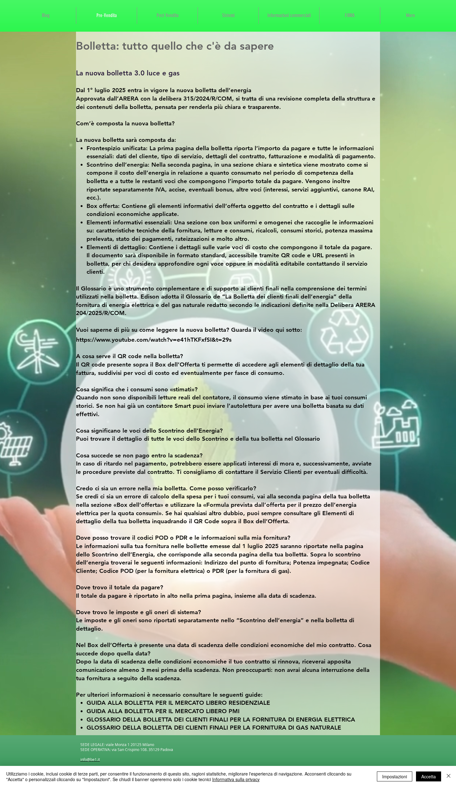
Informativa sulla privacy (236, 779)
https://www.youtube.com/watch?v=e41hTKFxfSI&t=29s (153, 339)
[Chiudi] (448, 776)
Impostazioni (394, 776)
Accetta (428, 776)
